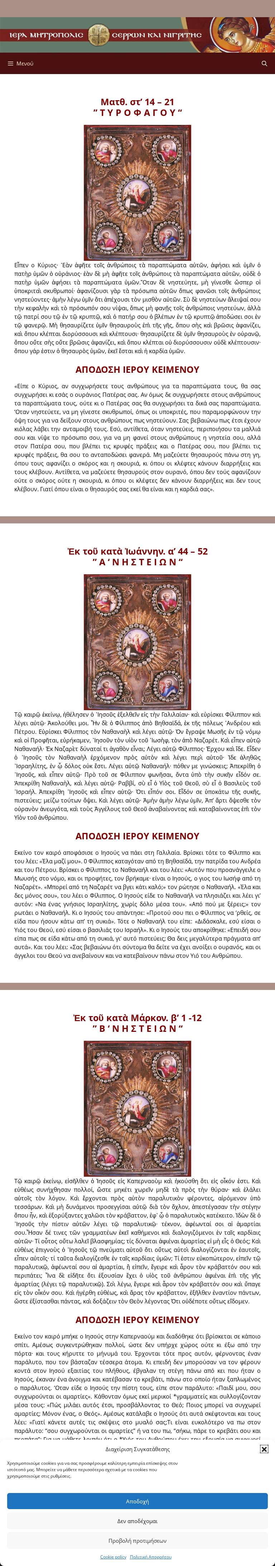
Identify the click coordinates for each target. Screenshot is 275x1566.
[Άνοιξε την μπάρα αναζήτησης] (264, 63)
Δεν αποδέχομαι (137, 1520)
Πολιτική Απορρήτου (151, 1557)
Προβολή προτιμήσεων (137, 1540)
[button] (264, 1449)
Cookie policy (113, 1557)
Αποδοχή (137, 1501)
